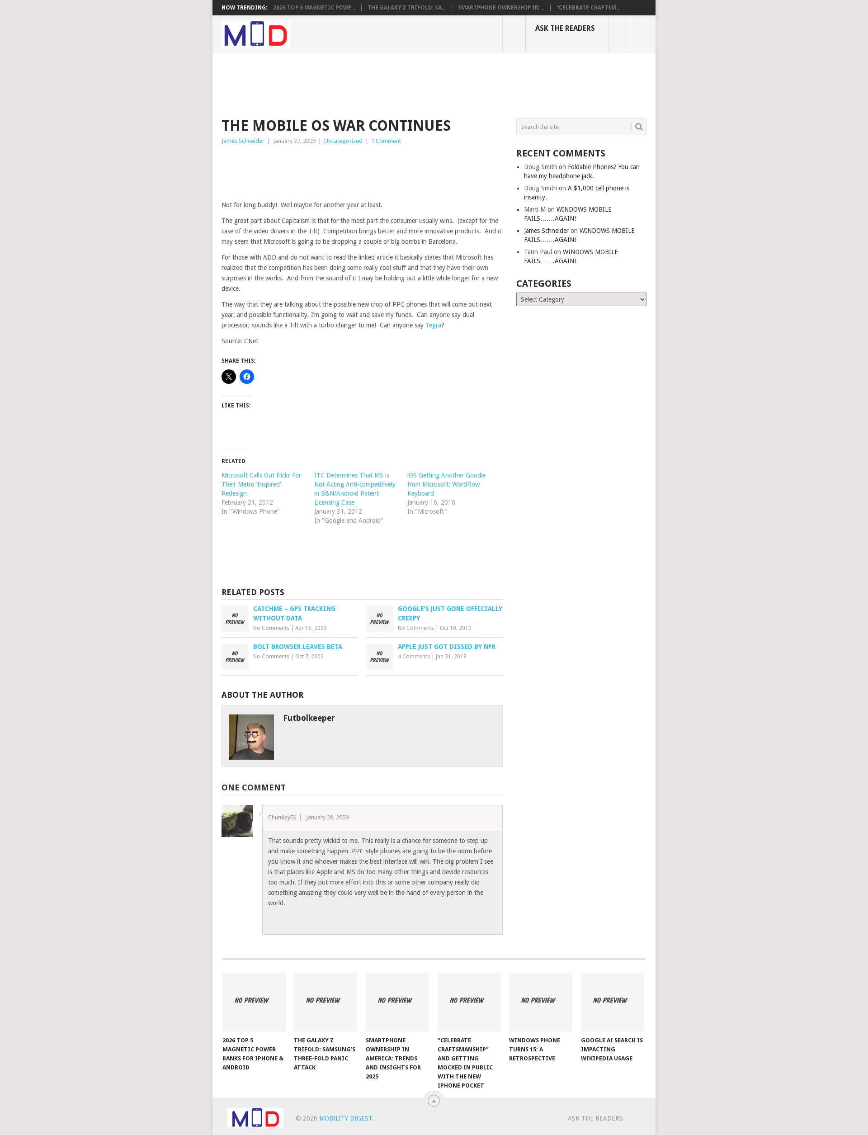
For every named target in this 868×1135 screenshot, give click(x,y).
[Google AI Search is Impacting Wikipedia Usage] (612, 1002)
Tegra (433, 325)
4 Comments (414, 656)
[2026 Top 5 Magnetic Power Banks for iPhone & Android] (254, 1002)
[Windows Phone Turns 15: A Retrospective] (540, 1002)
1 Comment (386, 140)
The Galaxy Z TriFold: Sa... (407, 8)
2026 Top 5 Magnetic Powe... (314, 8)
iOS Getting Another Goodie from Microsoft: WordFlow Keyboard (446, 484)
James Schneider (243, 140)
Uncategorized (343, 140)
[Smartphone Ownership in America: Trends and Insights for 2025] (397, 1002)
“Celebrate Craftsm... (588, 8)
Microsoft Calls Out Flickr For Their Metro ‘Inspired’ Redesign (261, 484)
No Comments (271, 628)
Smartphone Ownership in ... (501, 8)
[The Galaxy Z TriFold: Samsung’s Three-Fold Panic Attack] (325, 1002)
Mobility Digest (345, 1118)
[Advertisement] (386, 83)
